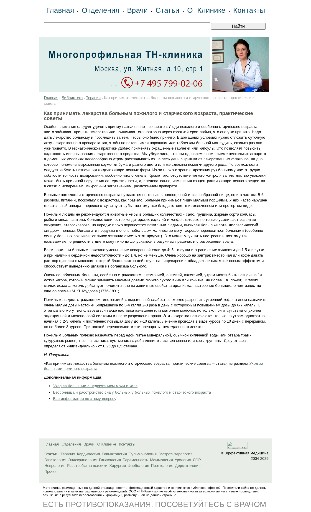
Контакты (249, 10)
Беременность (135, 460)
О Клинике (206, 10)
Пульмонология (143, 454)
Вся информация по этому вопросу (84, 399)
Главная (60, 10)
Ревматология (114, 454)
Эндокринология (82, 460)
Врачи (137, 10)
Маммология (161, 460)
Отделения (100, 10)
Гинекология (110, 460)
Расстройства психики (87, 466)
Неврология (54, 466)
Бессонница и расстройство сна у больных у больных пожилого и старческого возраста (132, 392)
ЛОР (197, 460)
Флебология (138, 466)
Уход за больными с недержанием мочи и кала (95, 386)
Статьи (167, 10)
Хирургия (117, 466)
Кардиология (88, 454)
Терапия (93, 98)
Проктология (162, 466)
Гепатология (55, 460)
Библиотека (72, 98)
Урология (183, 460)
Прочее (50, 471)
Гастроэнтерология (175, 454)
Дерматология (188, 466)
